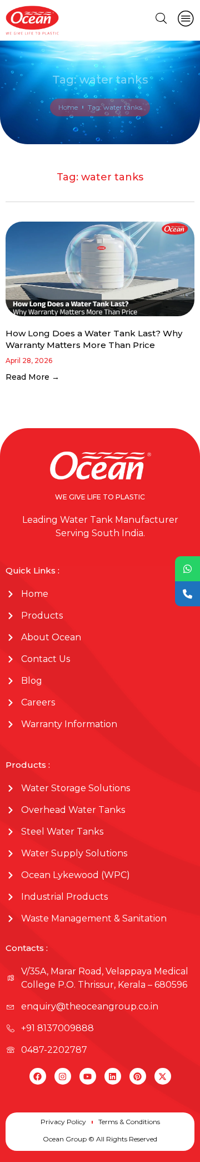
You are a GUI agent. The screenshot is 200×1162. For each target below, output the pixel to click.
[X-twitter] (162, 1076)
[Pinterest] (137, 1076)
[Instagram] (62, 1076)
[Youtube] (87, 1076)
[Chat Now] (187, 568)
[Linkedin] (112, 1076)
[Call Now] (187, 593)
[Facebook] (37, 1076)
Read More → (32, 377)
